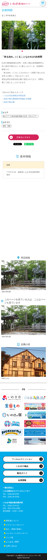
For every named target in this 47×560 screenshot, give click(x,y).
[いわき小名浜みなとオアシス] (35, 415)
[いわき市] (12, 397)
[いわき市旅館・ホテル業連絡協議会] (12, 415)
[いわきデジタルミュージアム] (12, 441)
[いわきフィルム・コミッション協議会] (35, 432)
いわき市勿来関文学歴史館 (14, 95)
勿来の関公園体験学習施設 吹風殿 (17, 98)
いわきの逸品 (22, 466)
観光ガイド (22, 473)
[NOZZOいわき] (12, 432)
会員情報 (22, 480)
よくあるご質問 (12, 541)
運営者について (12, 520)
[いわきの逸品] (35, 397)
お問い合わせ (11, 546)
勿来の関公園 (9, 102)
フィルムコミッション (22, 459)
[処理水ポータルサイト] (35, 441)
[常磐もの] (12, 406)
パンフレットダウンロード (17, 533)
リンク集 (9, 537)
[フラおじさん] (35, 423)
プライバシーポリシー (15, 525)
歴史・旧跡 (6, 126)
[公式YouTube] (35, 406)
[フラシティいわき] (12, 423)
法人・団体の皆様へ (14, 529)
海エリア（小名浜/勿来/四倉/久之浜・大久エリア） (20, 116)
